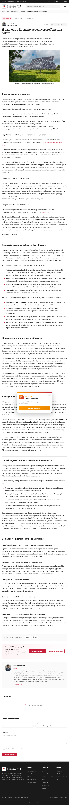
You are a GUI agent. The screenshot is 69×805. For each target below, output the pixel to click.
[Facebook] (55, 24)
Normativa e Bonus (47, 777)
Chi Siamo (55, 1)
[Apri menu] (65, 6)
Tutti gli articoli (17, 684)
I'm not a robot (10, 749)
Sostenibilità (14, 11)
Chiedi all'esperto (36, 651)
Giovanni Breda (12, 25)
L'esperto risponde (61, 777)
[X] (58, 24)
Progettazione (46, 774)
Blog (8, 11)
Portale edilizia (31, 771)
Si (28, 637)
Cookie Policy (63, 797)
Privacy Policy (54, 797)
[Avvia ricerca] (57, 6)
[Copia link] (65, 24)
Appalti (44, 788)
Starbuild (37, 802)
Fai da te (44, 771)
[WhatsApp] (62, 24)
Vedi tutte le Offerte (33, 408)
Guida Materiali (31, 774)
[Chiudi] (49, 395)
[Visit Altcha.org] (22, 749)
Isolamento (45, 782)
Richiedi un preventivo (55, 651)
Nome (4, 723)
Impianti (44, 779)
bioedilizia (45, 212)
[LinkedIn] (52, 24)
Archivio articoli (32, 782)
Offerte (29, 777)
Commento (5, 732)
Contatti (49, 1)
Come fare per (31, 779)
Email (38, 723)
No (36, 637)
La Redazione (63, 1)
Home (3, 11)
